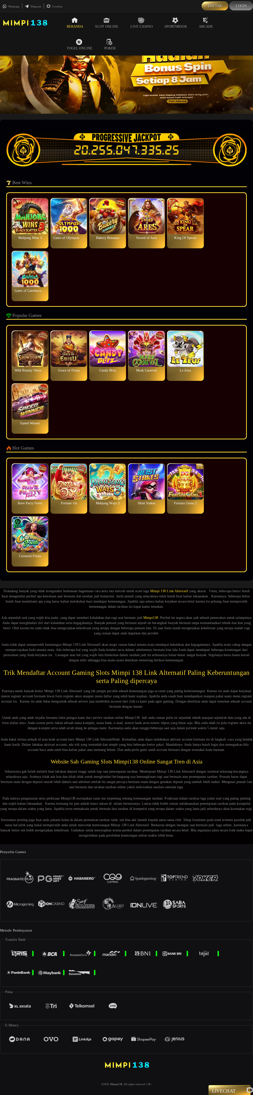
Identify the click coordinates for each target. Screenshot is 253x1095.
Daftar (215, 6)
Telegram (35, 6)
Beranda (75, 26)
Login (241, 6)
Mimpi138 (150, 618)
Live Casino (141, 26)
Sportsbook (176, 26)
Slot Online (106, 26)
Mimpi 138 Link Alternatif (169, 591)
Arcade (206, 26)
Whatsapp (13, 6)
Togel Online (79, 48)
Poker (110, 48)
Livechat (56, 6)
